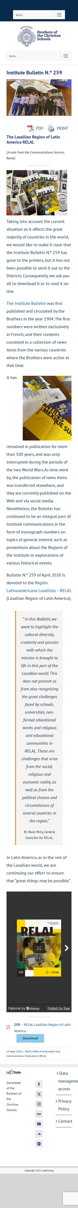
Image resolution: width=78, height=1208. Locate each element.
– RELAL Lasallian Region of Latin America (42, 1027)
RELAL (42, 1056)
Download (30, 1038)
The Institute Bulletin (26, 303)
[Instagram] (39, 1104)
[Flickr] (39, 1114)
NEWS (28, 1051)
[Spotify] (39, 1143)
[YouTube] (39, 1124)
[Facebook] (39, 1084)
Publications (31, 1056)
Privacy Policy (63, 1105)
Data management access (63, 1081)
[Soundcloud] (39, 1133)
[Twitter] (39, 1094)
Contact (63, 1121)
